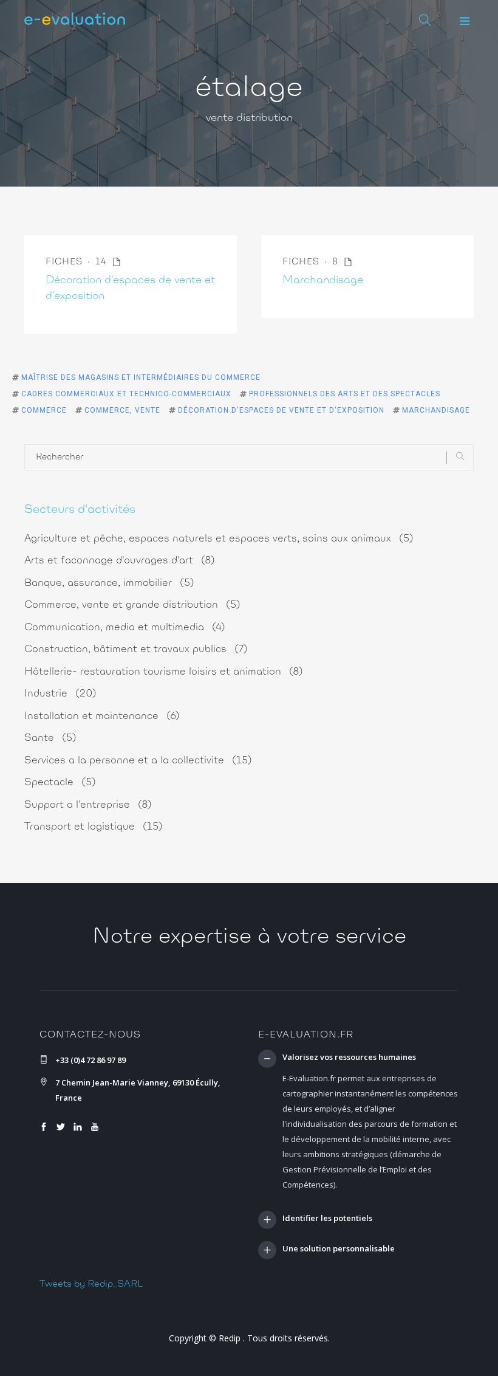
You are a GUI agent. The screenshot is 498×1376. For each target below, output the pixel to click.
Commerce (44, 410)
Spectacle (60, 782)
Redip (229, 1338)
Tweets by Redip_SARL (91, 1284)
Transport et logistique (93, 826)
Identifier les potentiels (327, 1218)
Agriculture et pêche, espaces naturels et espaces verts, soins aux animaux (219, 538)
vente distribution (249, 118)
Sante (50, 738)
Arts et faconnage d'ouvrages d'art (119, 560)
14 (102, 262)
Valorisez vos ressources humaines (349, 1057)
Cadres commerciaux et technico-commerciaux (126, 394)
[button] (464, 21)
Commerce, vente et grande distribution (132, 605)
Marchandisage (322, 281)
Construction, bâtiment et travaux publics (136, 649)
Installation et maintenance (102, 716)
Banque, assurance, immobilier (109, 583)
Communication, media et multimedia (124, 627)
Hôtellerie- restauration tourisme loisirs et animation (163, 671)
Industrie (60, 693)
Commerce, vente (122, 410)
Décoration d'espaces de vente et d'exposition (281, 410)
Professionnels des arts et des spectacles (344, 394)
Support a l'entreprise (88, 805)
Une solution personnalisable (338, 1249)
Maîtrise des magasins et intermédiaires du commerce (141, 377)
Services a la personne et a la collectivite (138, 760)
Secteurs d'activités (79, 509)
